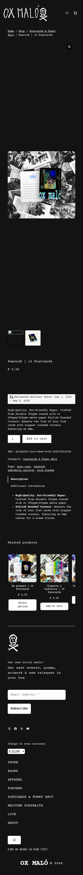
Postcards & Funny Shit (40, 459)
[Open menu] (67, 13)
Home (11, 31)
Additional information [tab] (28, 486)
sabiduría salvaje (21, 470)
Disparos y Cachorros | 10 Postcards (54, 589)
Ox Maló (34, 863)
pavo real (24, 466)
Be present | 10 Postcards (22, 588)
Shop (22, 31)
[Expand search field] (14, 840)
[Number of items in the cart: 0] (75, 12)
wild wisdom (45, 470)
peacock (39, 466)
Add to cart (37, 439)
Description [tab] (19, 479)
